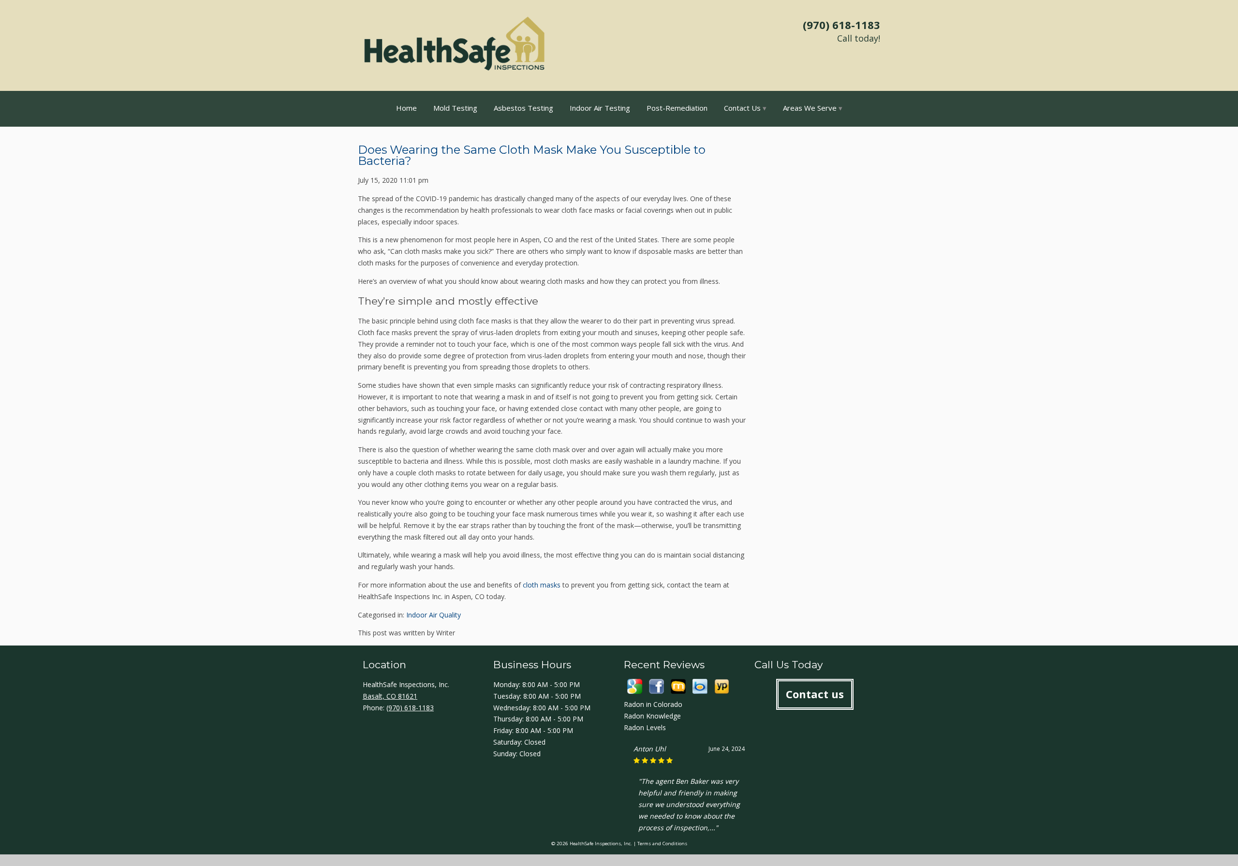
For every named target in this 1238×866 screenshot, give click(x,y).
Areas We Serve (810, 108)
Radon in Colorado (653, 704)
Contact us (815, 694)
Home (406, 108)
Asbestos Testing (523, 108)
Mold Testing (455, 108)
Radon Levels (645, 727)
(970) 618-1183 (841, 24)
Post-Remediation (677, 108)
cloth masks (541, 584)
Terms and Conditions (662, 843)
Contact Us (742, 108)
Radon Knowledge (652, 715)
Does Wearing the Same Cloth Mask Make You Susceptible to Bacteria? (532, 155)
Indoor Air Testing (600, 108)
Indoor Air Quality (433, 614)
